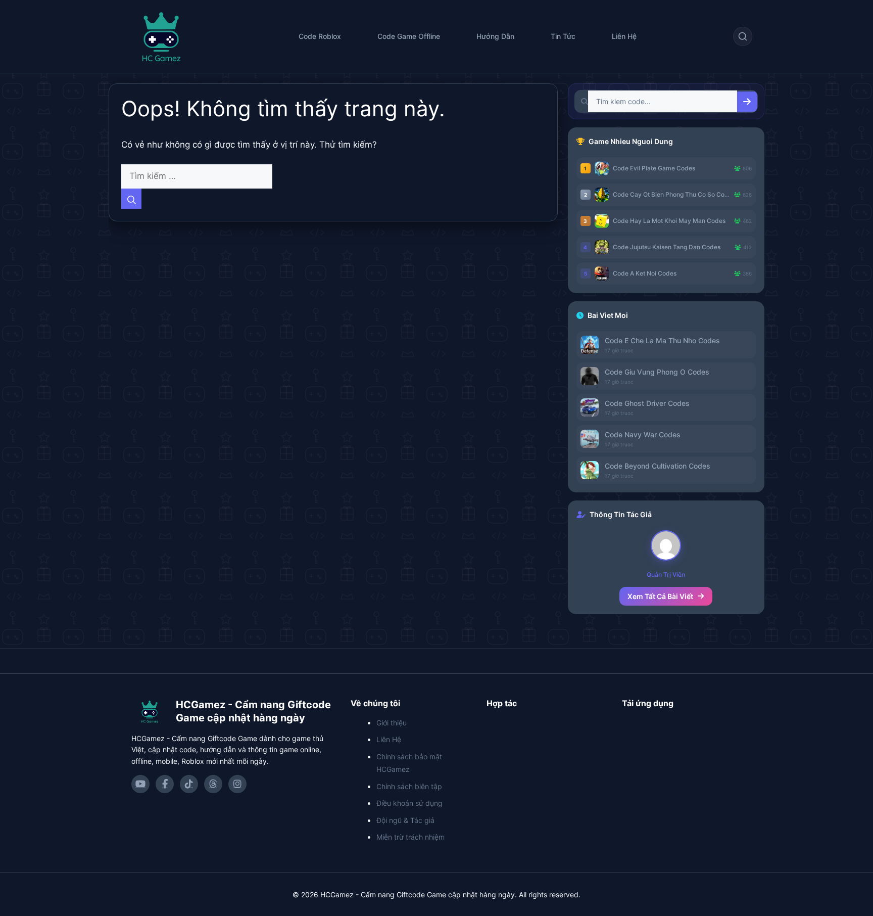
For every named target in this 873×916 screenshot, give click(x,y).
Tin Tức (563, 36)
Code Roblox (320, 36)
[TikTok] (189, 784)
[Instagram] (237, 784)
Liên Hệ (624, 36)
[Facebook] (165, 784)
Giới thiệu (391, 722)
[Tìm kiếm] (742, 36)
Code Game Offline (408, 36)
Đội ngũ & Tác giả (405, 820)
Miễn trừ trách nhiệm (410, 837)
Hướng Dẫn (495, 36)
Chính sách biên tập (409, 786)
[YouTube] (140, 784)
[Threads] (213, 784)
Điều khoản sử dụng (409, 803)
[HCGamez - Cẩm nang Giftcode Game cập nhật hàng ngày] (149, 711)
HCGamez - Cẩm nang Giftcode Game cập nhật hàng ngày (253, 711)
